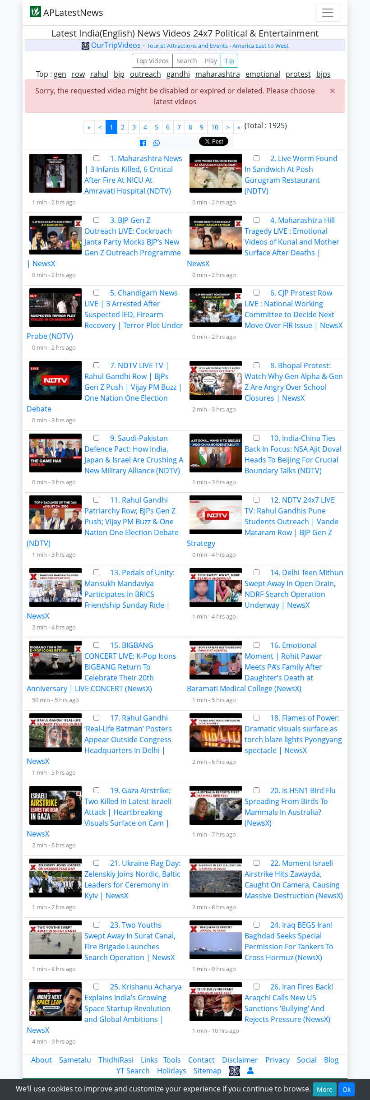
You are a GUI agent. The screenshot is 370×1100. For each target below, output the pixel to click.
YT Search (133, 1071)
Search (186, 60)
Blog (331, 1060)
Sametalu (75, 1060)
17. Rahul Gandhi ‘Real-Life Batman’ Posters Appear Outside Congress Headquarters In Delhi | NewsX (99, 739)
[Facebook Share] (143, 143)
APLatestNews (72, 12)
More (325, 1089)
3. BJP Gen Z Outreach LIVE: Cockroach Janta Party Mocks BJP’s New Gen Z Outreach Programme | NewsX (104, 241)
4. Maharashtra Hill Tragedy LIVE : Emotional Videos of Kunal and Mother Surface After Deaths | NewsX (263, 241)
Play (211, 60)
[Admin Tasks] (250, 1071)
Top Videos (152, 60)
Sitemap (208, 1071)
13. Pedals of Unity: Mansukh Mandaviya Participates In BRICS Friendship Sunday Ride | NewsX (101, 594)
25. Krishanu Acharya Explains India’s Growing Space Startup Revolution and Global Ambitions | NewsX (104, 1008)
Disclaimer (240, 1060)
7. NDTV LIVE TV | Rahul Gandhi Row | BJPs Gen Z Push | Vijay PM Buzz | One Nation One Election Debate (104, 387)
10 (214, 127)
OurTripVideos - (189, 45)
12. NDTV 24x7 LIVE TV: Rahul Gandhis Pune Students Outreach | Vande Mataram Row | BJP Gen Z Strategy (262, 521)
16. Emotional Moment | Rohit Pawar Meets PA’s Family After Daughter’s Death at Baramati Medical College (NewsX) (254, 666)
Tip (229, 60)
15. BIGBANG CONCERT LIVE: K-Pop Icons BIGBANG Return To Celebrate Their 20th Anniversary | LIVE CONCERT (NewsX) (101, 666)
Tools (172, 1060)
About (41, 1060)
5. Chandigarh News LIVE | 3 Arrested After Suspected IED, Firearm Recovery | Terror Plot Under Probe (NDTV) (105, 314)
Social (307, 1060)
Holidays (171, 1071)
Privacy (277, 1060)
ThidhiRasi (116, 1060)
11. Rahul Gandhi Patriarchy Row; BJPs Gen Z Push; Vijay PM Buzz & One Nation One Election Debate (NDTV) (103, 521)
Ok (346, 1089)
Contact (201, 1060)
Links (149, 1060)
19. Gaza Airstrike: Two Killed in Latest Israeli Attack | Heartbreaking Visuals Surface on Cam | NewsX (99, 812)
